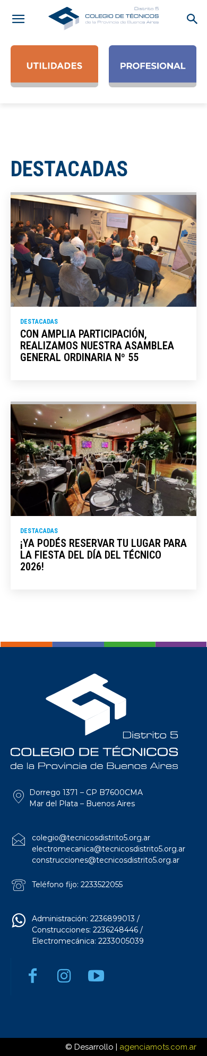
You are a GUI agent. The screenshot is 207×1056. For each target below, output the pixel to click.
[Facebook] (32, 977)
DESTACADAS (39, 321)
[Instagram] (64, 977)
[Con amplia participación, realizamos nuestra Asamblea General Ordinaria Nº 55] (103, 251)
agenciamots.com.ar (157, 1047)
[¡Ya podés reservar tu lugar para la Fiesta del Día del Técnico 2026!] (103, 460)
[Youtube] (96, 977)
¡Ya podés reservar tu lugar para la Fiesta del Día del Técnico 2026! (103, 555)
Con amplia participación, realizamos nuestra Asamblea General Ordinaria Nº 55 (97, 346)
